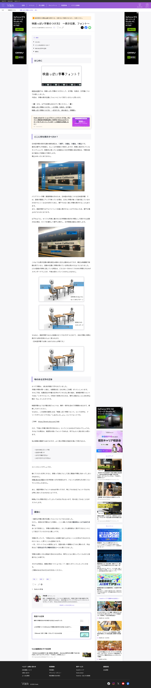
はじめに (37, 42)
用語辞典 (64, 5)
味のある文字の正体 (40, 48)
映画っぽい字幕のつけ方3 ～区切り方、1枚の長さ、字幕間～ (54, 110)
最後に (37, 51)
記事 (23, 5)
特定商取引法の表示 (54, 676)
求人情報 (41, 5)
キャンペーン (53, 5)
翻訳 (48, 579)
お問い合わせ (25, 673)
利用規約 (51, 670)
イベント (32, 5)
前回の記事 (36, 91)
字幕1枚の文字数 (38, 480)
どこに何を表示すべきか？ (42, 45)
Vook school (10, 1)
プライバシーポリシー (55, 673)
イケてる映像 (75, 5)
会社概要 (105, 670)
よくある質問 (25, 676)
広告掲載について (27, 670)
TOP (3, 10)
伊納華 (49, 596)
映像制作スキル (12, 10)
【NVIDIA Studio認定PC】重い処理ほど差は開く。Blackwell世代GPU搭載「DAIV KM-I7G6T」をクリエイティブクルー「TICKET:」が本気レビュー (56, 655)
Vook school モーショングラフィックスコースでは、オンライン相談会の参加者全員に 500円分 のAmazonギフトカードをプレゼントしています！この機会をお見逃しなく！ (52, 121)
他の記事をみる (67, 605)
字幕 (35, 579)
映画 (42, 579)
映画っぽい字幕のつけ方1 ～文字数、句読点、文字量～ (52, 107)
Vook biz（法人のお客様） (83, 676)
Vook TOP (4, 1)
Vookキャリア (17, 1)
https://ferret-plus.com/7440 (48, 421)
